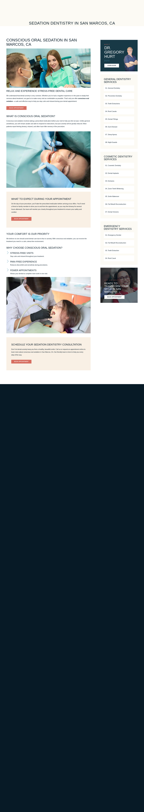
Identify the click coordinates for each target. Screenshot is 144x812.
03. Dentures (109, 181)
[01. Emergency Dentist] (131, 235)
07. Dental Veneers (112, 212)
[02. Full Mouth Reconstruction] (131, 243)
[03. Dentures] (131, 181)
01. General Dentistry (112, 88)
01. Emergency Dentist (113, 235)
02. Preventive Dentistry (113, 96)
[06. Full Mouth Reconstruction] (131, 204)
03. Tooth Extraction (112, 250)
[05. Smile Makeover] (131, 196)
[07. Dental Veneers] (131, 212)
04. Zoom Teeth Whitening (114, 188)
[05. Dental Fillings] (131, 119)
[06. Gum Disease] (131, 127)
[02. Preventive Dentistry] (131, 96)
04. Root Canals (111, 111)
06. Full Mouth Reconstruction (115, 204)
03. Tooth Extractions (112, 103)
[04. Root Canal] (131, 258)
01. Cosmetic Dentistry (113, 165)
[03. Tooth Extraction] (131, 250)
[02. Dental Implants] (131, 173)
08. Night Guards (111, 142)
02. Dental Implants (112, 173)
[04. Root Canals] (131, 111)
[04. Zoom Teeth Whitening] (131, 189)
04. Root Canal (110, 258)
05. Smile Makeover (112, 196)
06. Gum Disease (111, 127)
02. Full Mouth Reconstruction (115, 243)
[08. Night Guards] (131, 142)
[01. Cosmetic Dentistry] (131, 165)
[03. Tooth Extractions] (131, 104)
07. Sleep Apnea (111, 134)
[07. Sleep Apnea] (131, 134)
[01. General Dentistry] (131, 88)
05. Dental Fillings (111, 119)
